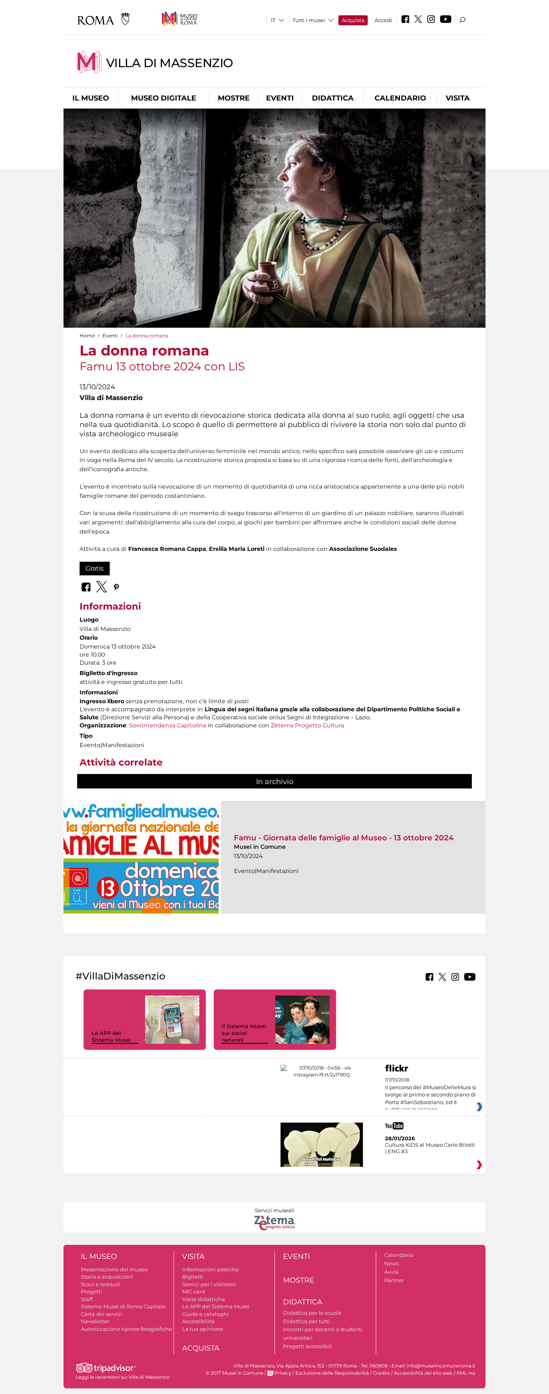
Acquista (353, 20)
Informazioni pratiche (210, 1269)
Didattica (333, 98)
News (391, 1263)
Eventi (280, 98)
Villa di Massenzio (169, 62)
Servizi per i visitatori (209, 1284)
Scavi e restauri (100, 1284)
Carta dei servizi (101, 1314)
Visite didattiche (203, 1299)
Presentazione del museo (114, 1269)
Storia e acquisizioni (107, 1276)
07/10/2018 (430, 1095)
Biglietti (192, 1276)
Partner (394, 1280)
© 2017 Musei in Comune (234, 1373)
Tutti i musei (309, 20)
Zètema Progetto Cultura (307, 725)
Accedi (383, 20)
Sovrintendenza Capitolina (167, 725)
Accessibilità (198, 1321)
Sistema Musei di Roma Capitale (123, 1306)
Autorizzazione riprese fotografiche (126, 1329)
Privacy (282, 1373)
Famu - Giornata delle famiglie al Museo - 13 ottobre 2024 (344, 837)
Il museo (90, 98)
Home (87, 336)
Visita (458, 98)
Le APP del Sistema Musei (111, 1036)
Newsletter (95, 1321)
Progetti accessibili (307, 1346)
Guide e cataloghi (205, 1314)
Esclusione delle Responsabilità (332, 1373)
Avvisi (391, 1272)
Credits (381, 1373)
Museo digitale (163, 98)
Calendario (400, 98)
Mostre (234, 98)
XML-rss (466, 1373)
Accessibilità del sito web (423, 1373)
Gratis (95, 568)
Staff (86, 1299)
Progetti (91, 1291)
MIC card (193, 1291)
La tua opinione (202, 1329)
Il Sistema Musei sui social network (244, 1033)
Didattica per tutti (306, 1321)
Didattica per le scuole (312, 1313)
